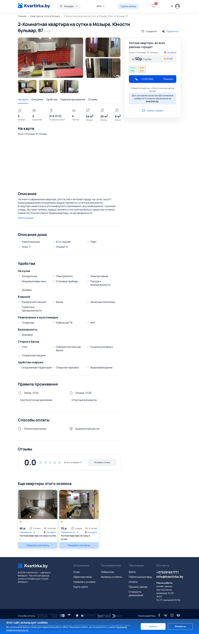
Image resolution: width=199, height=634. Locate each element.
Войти (132, 572)
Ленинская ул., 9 (69, 532)
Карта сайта (80, 586)
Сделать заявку (155, 110)
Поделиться (172, 31)
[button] (53, 505)
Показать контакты (38, 545)
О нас (76, 572)
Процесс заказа (138, 586)
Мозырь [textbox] (69, 6)
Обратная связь (82, 577)
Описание (37, 99)
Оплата (133, 582)
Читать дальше (25, 218)
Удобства (51, 99)
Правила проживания (72, 99)
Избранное (107, 572)
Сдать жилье (128, 6)
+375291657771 (167, 572)
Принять (153, 626)
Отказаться (180, 626)
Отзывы (92, 99)
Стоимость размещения (136, 593)
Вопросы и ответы (111, 577)
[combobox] (69, 6)
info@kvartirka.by (169, 577)
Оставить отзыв (102, 462)
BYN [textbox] (99, 6)
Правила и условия (84, 582)
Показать (168, 79)
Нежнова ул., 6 (27, 532)
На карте (23, 99)
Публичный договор (140, 577)
